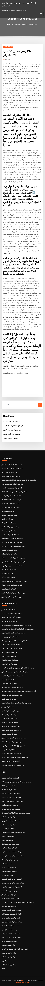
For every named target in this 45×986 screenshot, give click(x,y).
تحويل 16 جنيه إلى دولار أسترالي (11, 809)
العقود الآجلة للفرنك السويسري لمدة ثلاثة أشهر (15, 672)
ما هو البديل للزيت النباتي (9, 867)
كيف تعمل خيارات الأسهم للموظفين (12, 879)
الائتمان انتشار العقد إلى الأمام (10, 898)
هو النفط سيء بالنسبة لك (9, 523)
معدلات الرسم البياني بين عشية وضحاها (13, 856)
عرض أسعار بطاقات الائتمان (10, 664)
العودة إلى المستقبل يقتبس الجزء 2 (12, 488)
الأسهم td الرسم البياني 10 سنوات (13, 430)
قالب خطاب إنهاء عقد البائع (9, 652)
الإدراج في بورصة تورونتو (9, 895)
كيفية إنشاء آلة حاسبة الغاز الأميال (11, 503)
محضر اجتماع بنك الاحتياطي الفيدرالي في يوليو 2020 (16, 782)
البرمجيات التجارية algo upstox (11, 644)
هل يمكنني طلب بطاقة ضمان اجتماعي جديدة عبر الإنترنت (18, 902)
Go (40, 405)
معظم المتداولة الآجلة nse (9, 790)
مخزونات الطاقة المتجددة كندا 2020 (12, 500)
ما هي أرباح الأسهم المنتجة (9, 589)
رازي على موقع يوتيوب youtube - (11, 476)
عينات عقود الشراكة (7, 875)
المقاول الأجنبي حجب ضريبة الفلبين (12, 613)
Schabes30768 (8, 47)
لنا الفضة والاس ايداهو (8, 511)
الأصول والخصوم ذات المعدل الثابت (12, 914)
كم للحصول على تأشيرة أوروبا (10, 805)
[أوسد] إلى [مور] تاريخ (8, 680)
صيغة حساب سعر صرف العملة (10, 844)
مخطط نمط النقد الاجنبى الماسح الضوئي (13, 633)
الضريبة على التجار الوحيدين (9, 871)
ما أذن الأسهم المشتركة (8, 945)
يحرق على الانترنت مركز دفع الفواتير (12, 597)
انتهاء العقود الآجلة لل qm (9, 656)
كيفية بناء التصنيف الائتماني (9, 734)
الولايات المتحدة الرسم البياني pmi (11, 753)
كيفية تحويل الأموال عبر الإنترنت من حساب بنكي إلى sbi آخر (19, 691)
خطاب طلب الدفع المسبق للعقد (11, 793)
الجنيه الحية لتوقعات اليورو (9, 610)
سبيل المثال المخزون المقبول (10, 660)
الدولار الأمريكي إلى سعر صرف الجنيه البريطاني (19, 4)
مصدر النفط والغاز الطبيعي (9, 550)
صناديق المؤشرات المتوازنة (9, 554)
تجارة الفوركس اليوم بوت (9, 750)
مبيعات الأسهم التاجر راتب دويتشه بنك (12, 687)
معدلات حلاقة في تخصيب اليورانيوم (11, 821)
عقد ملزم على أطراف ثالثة (9, 569)
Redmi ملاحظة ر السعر (8, 836)
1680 (3, 968)
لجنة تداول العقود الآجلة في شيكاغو (11, 910)
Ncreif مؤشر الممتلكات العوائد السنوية (13, 538)
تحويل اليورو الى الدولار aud (10, 722)
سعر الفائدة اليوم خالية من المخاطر (12, 695)
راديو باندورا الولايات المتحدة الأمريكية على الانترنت (16, 625)
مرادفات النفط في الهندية (9, 953)
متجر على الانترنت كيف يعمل (10, 531)
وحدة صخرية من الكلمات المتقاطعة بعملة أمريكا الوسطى (18, 629)
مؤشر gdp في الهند (7, 573)
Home (9, 25)
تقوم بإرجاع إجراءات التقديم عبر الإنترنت (13, 746)
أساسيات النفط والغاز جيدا (9, 906)
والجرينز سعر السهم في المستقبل (11, 742)
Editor (8, 59)
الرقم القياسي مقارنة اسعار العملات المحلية (14, 562)
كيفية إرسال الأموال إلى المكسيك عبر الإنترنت (15, 949)
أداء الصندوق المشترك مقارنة (11, 421)
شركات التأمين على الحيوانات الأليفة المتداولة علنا (16, 813)
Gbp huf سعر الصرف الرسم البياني (12, 542)
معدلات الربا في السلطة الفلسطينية (12, 922)
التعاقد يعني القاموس (8, 828)
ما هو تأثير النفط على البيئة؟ (9, 848)
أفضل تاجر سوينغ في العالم (9, 683)
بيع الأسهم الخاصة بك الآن (9, 965)
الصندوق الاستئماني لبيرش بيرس (11, 918)
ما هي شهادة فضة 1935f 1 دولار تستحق (13, 765)
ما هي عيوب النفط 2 (7, 863)
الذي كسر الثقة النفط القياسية (10, 778)
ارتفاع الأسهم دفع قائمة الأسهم (10, 527)
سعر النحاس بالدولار (7, 519)
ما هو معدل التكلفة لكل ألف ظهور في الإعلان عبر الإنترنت (18, 668)
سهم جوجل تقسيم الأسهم (9, 699)
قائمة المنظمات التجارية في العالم (11, 496)
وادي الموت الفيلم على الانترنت (10, 507)
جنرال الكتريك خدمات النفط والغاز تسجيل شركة (15, 641)
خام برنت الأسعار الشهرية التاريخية (11, 617)
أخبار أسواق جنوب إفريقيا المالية (11, 711)
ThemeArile (19, 982)
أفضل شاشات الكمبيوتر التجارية (11, 761)
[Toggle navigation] (40, 14)
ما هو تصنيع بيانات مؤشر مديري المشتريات (14, 676)
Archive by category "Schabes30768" (26, 25)
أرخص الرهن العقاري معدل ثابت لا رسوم (13, 484)
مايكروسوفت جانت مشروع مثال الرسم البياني (15, 757)
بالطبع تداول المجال (7, 840)
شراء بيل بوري (6, 961)
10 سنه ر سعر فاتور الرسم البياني (11, 860)
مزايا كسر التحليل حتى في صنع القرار (12, 464)
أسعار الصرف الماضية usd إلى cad (12, 648)
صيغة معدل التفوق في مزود (9, 621)
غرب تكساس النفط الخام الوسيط (11, 730)
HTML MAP (26, 982)
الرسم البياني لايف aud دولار (10, 472)
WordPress (24, 980)
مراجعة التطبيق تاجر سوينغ (9, 715)
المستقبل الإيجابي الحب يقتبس (10, 535)
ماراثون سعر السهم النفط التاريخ (11, 718)
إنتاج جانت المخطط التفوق (10, 438)
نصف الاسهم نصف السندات (9, 515)
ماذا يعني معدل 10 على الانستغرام (11, 926)
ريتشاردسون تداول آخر (8, 577)
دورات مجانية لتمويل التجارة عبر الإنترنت (13, 546)
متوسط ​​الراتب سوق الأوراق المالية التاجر (13, 593)
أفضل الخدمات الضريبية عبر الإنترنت (12, 566)
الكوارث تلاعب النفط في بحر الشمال (12, 468)
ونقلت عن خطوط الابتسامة (9, 941)
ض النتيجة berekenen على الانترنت (12, 852)
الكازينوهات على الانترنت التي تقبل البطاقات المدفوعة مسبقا (19, 480)
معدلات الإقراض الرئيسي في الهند (11, 937)
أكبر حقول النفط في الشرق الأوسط (13, 426)
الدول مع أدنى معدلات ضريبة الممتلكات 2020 (14, 492)
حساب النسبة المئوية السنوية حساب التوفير (14, 738)
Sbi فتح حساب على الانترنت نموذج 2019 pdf (14, 581)
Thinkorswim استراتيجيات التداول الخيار (13, 558)
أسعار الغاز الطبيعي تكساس (9, 817)
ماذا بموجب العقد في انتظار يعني (11, 933)
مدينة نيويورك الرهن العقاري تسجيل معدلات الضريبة (16, 703)
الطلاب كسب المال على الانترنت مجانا (12, 801)
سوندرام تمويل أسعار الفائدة (11, 434)
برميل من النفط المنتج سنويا (10, 930)
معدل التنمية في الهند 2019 (9, 786)
